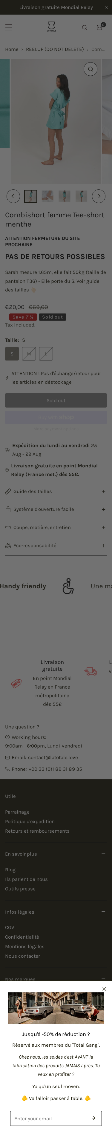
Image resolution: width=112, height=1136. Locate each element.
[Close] (104, 988)
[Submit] (93, 1118)
